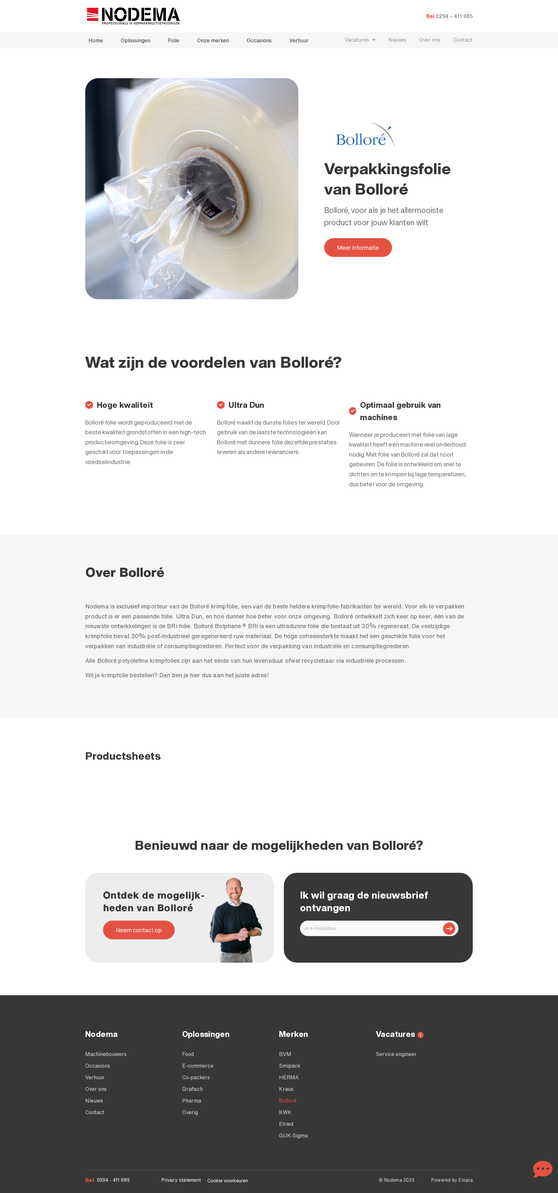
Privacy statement (181, 1180)
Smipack (289, 1065)
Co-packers (196, 1077)
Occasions (259, 40)
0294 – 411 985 (454, 16)
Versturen (449, 929)
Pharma (191, 1100)
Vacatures (357, 39)
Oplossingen (135, 40)
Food (188, 1054)
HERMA (289, 1077)
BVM (285, 1054)
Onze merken (213, 40)
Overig (190, 1112)
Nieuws (397, 39)
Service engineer (396, 1054)
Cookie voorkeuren (227, 1180)
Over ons (429, 39)
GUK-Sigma (293, 1135)
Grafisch (192, 1089)
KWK (285, 1112)
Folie (173, 40)
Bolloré (287, 1100)
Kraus (286, 1089)
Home (95, 40)
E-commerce (197, 1065)
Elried (286, 1123)
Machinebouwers (106, 1054)
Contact (462, 39)
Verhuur (299, 40)
